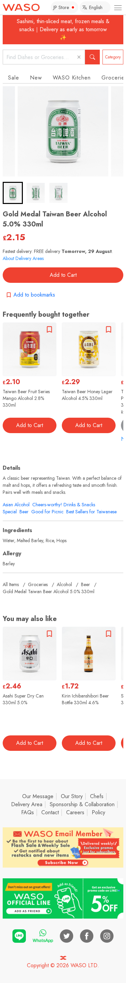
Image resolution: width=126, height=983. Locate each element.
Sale (13, 78)
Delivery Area (26, 804)
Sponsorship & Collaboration (82, 804)
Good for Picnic (47, 511)
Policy (98, 812)
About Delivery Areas (23, 258)
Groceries (38, 584)
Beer (24, 511)
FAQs (27, 812)
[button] (13, 193)
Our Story (72, 796)
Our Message (37, 796)
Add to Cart (63, 275)
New (36, 78)
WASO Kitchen (72, 78)
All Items (11, 584)
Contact (50, 812)
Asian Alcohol (16, 504)
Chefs (96, 796)
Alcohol (64, 584)
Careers (75, 812)
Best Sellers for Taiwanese (91, 511)
